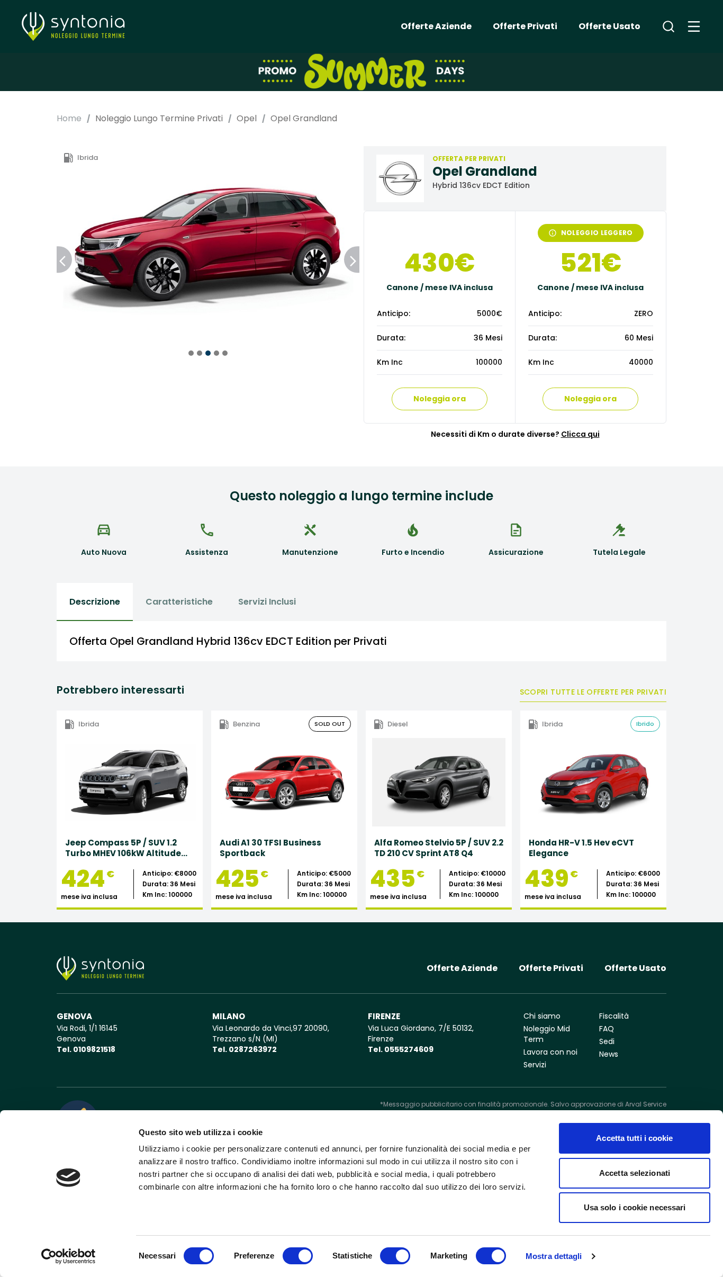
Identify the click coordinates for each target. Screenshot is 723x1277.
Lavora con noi (550, 1052)
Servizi (534, 1064)
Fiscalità (614, 1016)
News (608, 1054)
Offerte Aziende (436, 26)
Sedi (606, 1041)
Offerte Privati (525, 26)
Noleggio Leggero (597, 232)
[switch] (298, 1255)
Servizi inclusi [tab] (267, 602)
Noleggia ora (439, 398)
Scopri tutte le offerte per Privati (593, 692)
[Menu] (694, 26)
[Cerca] (668, 26)
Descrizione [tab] (94, 602)
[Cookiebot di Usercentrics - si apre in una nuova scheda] (68, 1256)
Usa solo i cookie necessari (635, 1207)
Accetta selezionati (634, 1172)
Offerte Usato (609, 26)
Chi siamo (542, 1016)
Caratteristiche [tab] (179, 602)
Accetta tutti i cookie (634, 1138)
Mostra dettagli (554, 1256)
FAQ (606, 1028)
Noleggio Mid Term (546, 1034)
